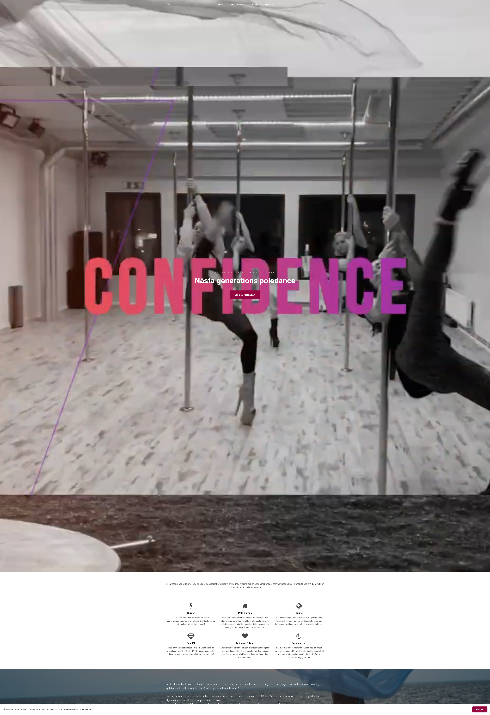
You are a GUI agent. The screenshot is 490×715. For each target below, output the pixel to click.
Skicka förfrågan (245, 294)
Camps (220, 4)
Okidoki (479, 709)
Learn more (85, 709)
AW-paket (269, 4)
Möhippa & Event (238, 4)
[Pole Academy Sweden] (168, 4)
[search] (319, 4)
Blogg (254, 4)
